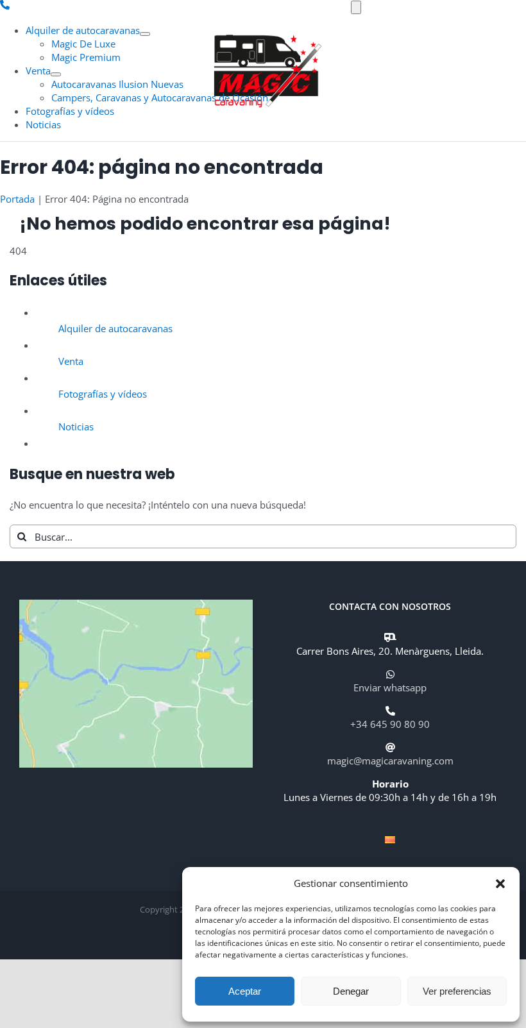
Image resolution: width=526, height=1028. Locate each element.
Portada (17, 198)
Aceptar (244, 991)
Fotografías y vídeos (102, 393)
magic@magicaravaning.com (390, 760)
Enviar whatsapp (390, 687)
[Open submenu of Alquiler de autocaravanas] (145, 34)
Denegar (351, 991)
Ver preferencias (457, 991)
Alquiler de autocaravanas (115, 328)
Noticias (76, 426)
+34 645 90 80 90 (390, 724)
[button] (500, 883)
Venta (70, 361)
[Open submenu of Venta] (56, 74)
